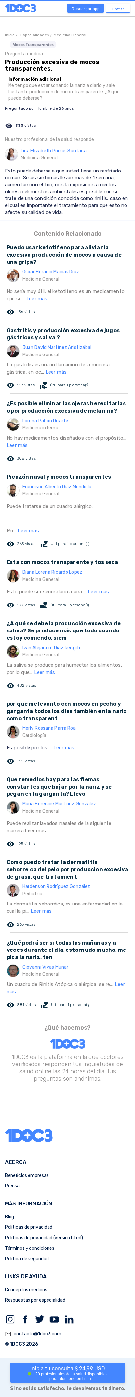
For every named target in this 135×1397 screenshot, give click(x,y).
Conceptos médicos (26, 1290)
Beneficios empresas (27, 1175)
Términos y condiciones (29, 1248)
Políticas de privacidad (28, 1227)
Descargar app (86, 8)
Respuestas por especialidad (35, 1300)
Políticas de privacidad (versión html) (44, 1238)
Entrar (118, 9)
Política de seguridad (27, 1259)
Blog (9, 1217)
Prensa (12, 1186)
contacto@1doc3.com (33, 1334)
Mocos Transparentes (33, 44)
